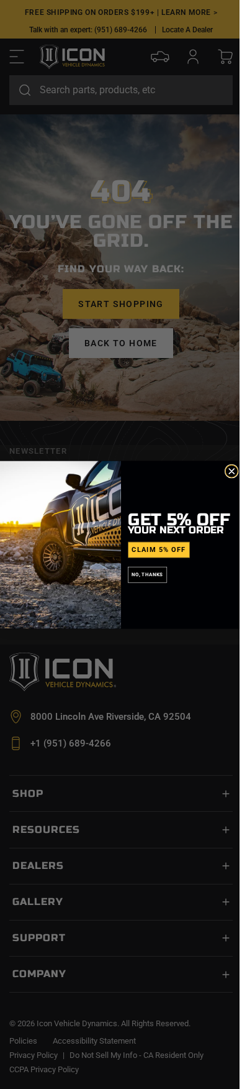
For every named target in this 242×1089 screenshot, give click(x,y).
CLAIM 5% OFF (159, 549)
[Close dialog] (231, 471)
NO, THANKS (147, 574)
